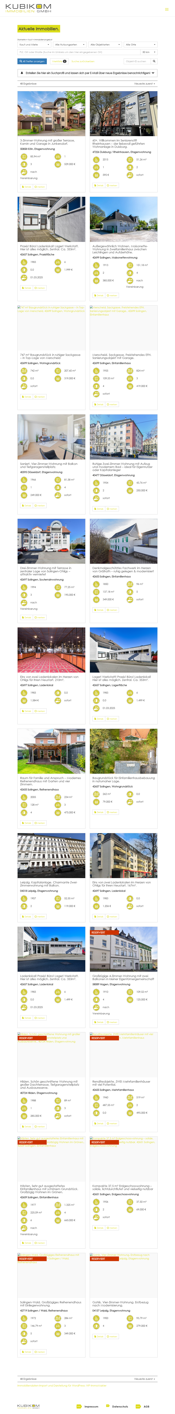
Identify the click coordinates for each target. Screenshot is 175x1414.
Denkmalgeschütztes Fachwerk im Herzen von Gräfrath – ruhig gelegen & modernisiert (123, 569)
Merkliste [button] (58, 61)
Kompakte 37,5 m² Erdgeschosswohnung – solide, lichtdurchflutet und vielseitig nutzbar (122, 1187)
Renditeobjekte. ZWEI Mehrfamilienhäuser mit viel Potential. (121, 1083)
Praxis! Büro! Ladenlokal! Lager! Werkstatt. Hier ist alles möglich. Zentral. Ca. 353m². (49, 247)
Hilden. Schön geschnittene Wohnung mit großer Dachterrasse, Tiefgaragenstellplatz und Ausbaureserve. (49, 1084)
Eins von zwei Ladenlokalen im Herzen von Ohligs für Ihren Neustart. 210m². (49, 678)
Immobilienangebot (43, 39)
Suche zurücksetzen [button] (83, 61)
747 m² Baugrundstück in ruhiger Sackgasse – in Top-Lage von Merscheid (50, 356)
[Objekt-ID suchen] (154, 61)
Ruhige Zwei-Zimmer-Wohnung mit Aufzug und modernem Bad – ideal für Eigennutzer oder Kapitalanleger (122, 466)
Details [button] (27, 186)
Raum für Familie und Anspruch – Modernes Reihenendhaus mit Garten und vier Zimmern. (50, 781)
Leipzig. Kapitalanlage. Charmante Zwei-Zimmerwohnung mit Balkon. (48, 883)
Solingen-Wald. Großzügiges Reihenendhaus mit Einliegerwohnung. (50, 1303)
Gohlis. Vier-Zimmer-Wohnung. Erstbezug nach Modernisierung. (120, 1303)
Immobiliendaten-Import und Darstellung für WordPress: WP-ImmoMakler (61, 1385)
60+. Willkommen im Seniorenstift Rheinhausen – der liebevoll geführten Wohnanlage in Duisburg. (118, 143)
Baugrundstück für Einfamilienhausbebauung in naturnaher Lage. (123, 779)
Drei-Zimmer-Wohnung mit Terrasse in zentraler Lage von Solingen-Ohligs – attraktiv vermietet (45, 571)
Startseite (21, 39)
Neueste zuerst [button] (143, 83)
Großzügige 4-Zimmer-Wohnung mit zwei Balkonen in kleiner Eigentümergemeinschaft (123, 977)
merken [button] (41, 186)
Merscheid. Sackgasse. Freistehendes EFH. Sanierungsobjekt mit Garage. (121, 356)
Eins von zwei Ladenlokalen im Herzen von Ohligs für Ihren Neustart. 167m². (121, 883)
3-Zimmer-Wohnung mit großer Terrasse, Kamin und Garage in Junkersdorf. (47, 142)
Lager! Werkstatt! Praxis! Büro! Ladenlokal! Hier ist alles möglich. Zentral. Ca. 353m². (121, 678)
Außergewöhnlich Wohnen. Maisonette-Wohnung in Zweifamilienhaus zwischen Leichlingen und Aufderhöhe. (120, 249)
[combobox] (34, 44)
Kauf (30, 39)
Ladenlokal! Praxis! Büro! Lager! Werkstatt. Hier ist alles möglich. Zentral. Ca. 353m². (49, 977)
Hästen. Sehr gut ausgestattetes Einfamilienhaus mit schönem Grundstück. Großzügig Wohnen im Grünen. (49, 1189)
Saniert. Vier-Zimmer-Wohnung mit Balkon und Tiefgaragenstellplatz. (48, 465)
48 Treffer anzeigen (33, 61)
